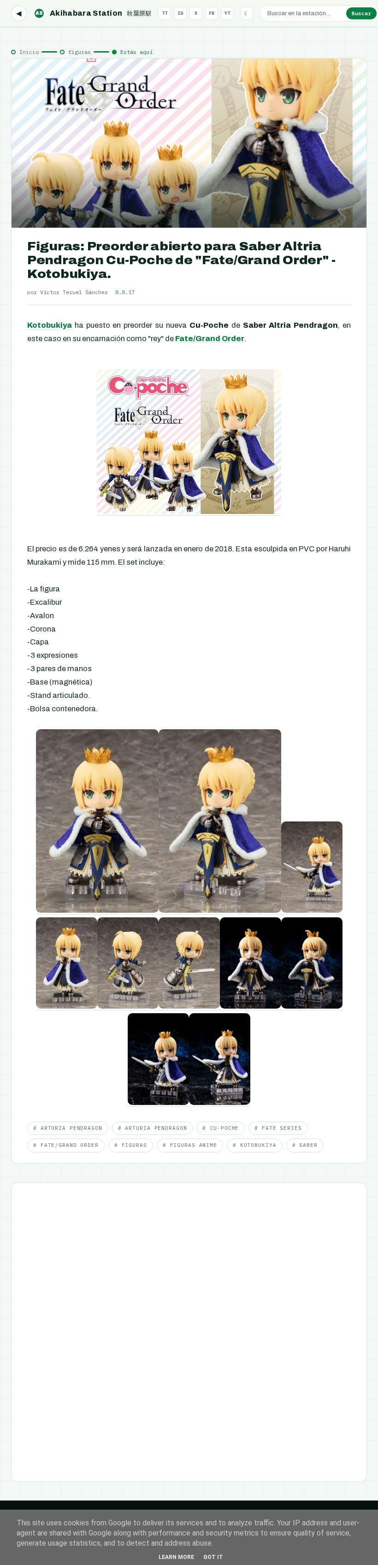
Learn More (176, 1557)
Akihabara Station (93, 13)
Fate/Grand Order (209, 339)
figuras (79, 51)
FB (211, 13)
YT (227, 13)
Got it (213, 1557)
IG (180, 13)
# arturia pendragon (152, 1128)
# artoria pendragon (67, 1128)
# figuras (130, 1145)
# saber (305, 1145)
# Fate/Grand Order (66, 1145)
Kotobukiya (49, 325)
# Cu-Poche (220, 1128)
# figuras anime (190, 1145)
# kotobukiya (255, 1145)
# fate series (277, 1128)
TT (164, 13)
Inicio (29, 51)
